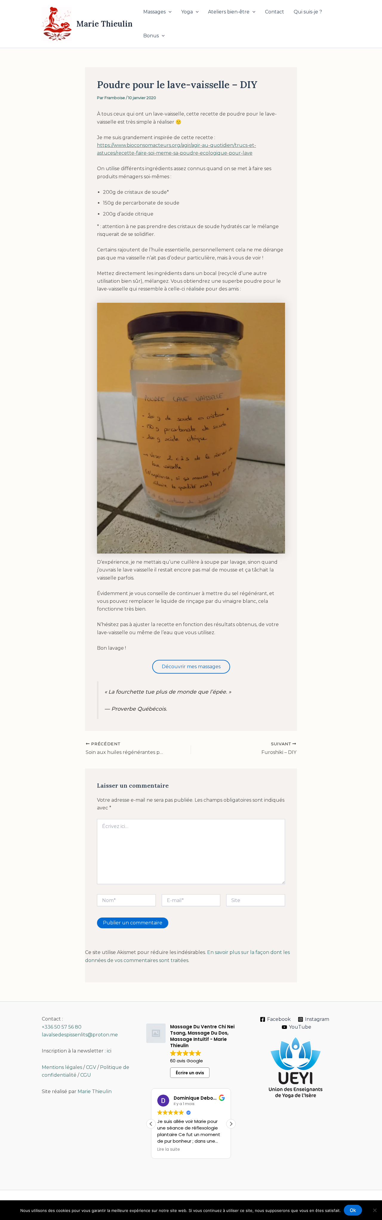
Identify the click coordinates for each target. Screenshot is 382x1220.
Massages (154, 12)
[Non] (375, 1210)
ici (109, 1051)
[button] (169, 12)
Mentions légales (62, 1067)
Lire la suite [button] (168, 1149)
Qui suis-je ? (308, 12)
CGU (85, 1075)
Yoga (187, 12)
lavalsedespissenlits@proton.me (80, 1035)
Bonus (151, 36)
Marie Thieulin (104, 24)
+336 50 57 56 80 (61, 1027)
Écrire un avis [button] (190, 1073)
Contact (274, 12)
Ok (353, 1210)
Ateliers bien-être (228, 12)
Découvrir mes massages (191, 666)
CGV (91, 1067)
